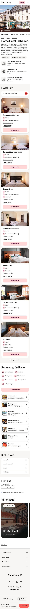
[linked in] (17, 582)
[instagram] (13, 582)
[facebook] (9, 582)
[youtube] (21, 582)
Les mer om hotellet (6, 54)
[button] (15, 105)
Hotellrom (14, 34)
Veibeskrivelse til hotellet (7, 488)
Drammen (14, 38)
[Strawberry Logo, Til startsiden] (6, 2)
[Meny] (27, 2)
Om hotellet (5, 34)
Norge (8, 38)
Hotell (2, 38)
